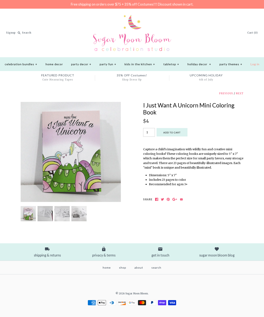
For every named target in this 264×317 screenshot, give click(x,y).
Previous (226, 93)
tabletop (171, 64)
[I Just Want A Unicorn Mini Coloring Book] (71, 104)
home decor (54, 64)
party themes (230, 64)
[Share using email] (181, 199)
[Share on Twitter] (162, 199)
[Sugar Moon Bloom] (132, 15)
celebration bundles (21, 64)
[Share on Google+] (174, 199)
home (107, 267)
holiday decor (199, 64)
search (156, 267)
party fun (108, 64)
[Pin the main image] (168, 199)
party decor (81, 64)
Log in (255, 64)
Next (239, 93)
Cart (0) (252, 32)
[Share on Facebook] (156, 199)
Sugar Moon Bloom (136, 293)
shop (122, 267)
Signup (11, 32)
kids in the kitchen (140, 64)
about (138, 267)
